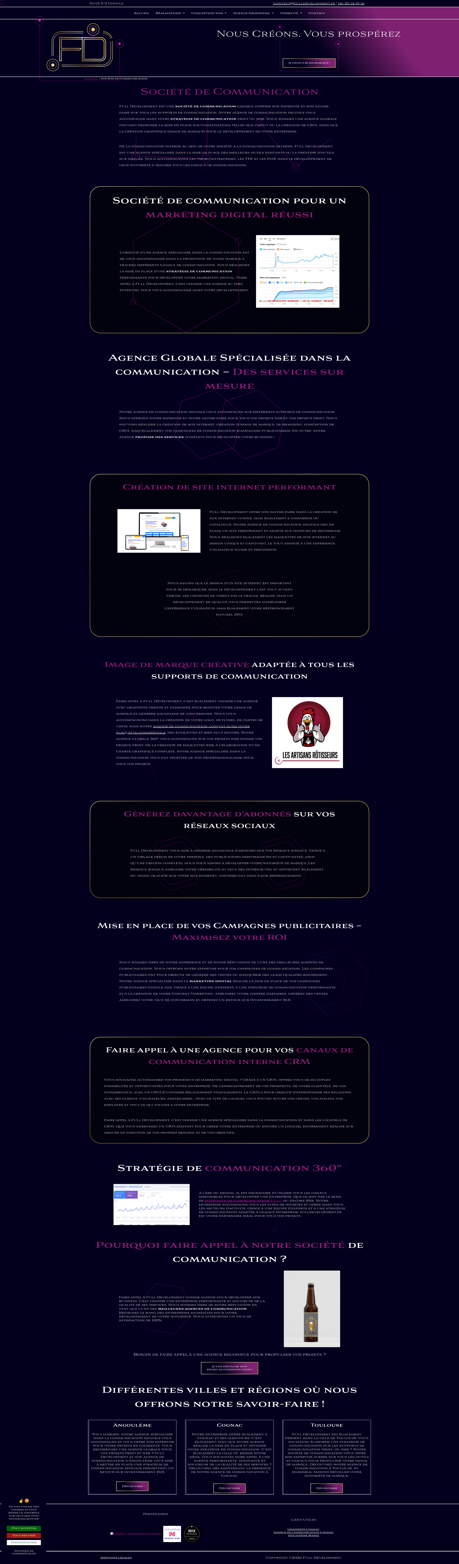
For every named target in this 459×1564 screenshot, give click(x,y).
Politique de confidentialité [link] (24, 1552)
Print (243, 1201)
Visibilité (289, 13)
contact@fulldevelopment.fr (304, 3)
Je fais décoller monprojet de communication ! (229, 1368)
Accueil (141, 13)
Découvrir (132, 1486)
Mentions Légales (116, 1557)
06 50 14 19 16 (351, 3)
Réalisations (168, 13)
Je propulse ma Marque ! (309, 63)
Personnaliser (24, 1542)
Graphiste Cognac (303, 1529)
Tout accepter (23, 1528)
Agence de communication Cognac (303, 1532)
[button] (183, 13)
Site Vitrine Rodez (303, 1535)
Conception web (207, 13)
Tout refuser (23, 1535)
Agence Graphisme (251, 13)
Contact (317, 13)
